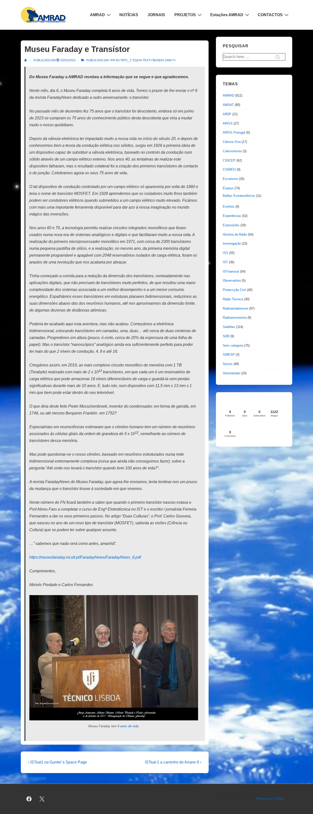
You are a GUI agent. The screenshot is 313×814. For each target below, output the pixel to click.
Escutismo (230, 179)
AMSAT (228, 105)
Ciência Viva (232, 142)
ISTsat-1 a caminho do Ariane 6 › (173, 762)
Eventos (229, 206)
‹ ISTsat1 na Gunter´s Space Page (57, 762)
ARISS (228, 123)
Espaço (228, 188)
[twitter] (42, 799)
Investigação (232, 243)
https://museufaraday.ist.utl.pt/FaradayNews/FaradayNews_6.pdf (85, 557)
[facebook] (29, 799)
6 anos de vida (128, 726)
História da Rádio (235, 234)
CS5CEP (229, 160)
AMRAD (97, 15)
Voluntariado (231, 373)
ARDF (227, 114)
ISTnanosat (231, 271)
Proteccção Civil (234, 290)
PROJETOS (185, 15)
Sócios (228, 364)
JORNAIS (156, 15)
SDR (226, 336)
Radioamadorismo (235, 308)
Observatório (232, 280)
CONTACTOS (270, 15)
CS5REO (229, 169)
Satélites (229, 327)
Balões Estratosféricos (239, 196)
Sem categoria (233, 345)
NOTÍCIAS (128, 15)
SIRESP (229, 354)
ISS (225, 253)
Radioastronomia (234, 317)
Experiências (232, 216)
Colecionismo (232, 151)
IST (225, 262)
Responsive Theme (270, 799)
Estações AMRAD (226, 15)
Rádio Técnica (233, 299)
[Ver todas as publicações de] (26, 60)
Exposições (231, 225)
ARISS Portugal (234, 132)
